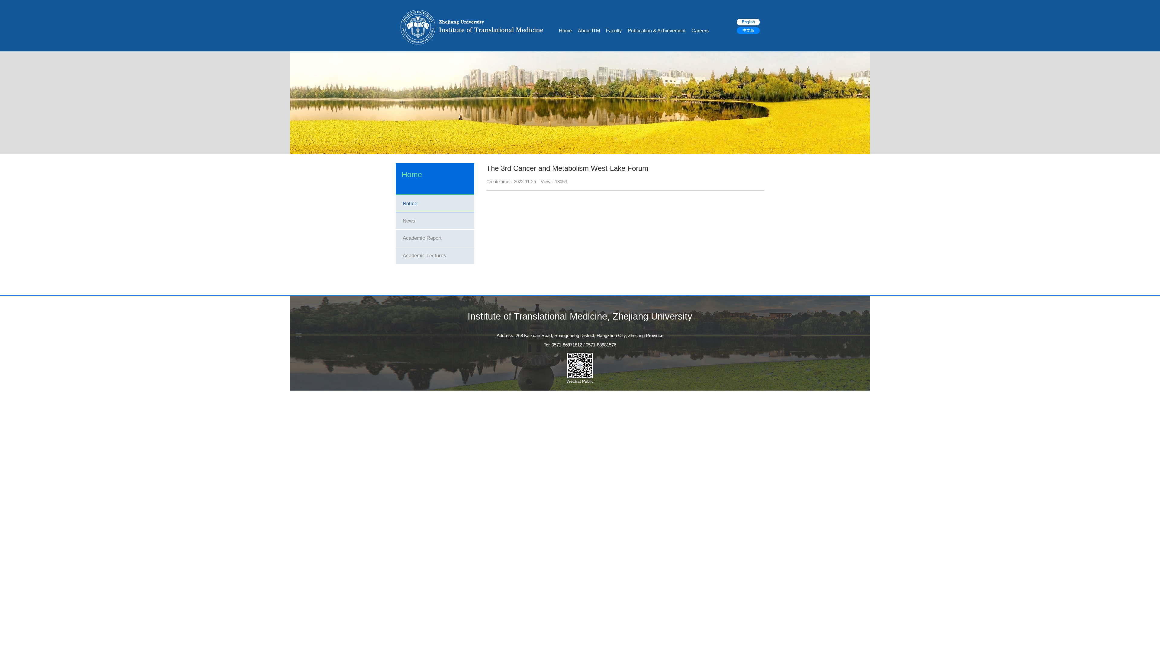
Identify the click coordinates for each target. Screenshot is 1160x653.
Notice (410, 203)
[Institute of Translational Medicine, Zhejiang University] (472, 26)
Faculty (614, 30)
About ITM (589, 30)
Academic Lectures (424, 255)
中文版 (748, 30)
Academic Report (422, 238)
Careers (700, 30)
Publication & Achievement (656, 30)
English (748, 22)
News (409, 221)
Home (565, 30)
